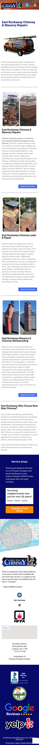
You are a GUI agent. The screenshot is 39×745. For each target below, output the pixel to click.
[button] (35, 5)
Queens (25, 501)
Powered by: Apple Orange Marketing (20, 743)
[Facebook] (19, 595)
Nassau (10, 501)
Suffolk (17, 501)
